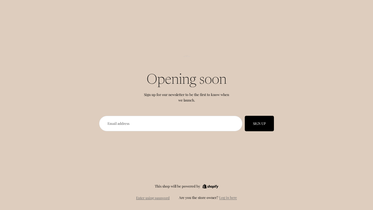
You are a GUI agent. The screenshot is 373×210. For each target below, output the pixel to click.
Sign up (259, 123)
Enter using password (153, 197)
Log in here (228, 197)
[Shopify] (210, 186)
